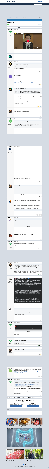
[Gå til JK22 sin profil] (8, 24)
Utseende (18, 466)
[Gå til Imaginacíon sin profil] (10, 111)
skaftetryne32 (17, 88)
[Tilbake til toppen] (24, 462)
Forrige (9, 27)
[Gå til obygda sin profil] (10, 76)
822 (25, 27)
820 (22, 27)
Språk (15, 466)
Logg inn (36, 1)
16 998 (10, 67)
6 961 (9, 124)
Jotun (10, 233)
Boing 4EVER (10, 29)
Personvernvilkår (22, 466)
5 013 (9, 268)
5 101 (9, 35)
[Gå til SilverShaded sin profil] (10, 219)
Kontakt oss (26, 466)
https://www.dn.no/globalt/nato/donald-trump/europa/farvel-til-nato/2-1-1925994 (23, 82)
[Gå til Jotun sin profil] (10, 235)
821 (23, 27)
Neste (29, 27)
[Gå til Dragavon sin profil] (10, 279)
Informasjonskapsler (31, 466)
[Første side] (7, 27)
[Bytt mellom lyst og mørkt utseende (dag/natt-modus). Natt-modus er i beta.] (34, 466)
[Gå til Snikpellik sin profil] (10, 149)
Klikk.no (27, 467)
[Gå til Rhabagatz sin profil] (10, 370)
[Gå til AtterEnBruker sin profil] (10, 89)
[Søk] (41, 4)
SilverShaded (10, 217)
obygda (10, 74)
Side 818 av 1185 (34, 27)
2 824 (10, 223)
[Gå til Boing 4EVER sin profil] (10, 32)
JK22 (10, 24)
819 (20, 27)
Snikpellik (10, 146)
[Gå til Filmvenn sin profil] (10, 64)
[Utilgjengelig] (28, 290)
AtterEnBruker (17, 120)
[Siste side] (30, 27)
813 (11, 27)
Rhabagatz (10, 368)
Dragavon (10, 276)
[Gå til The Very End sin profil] (10, 309)
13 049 (9, 282)
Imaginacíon (10, 184)
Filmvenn (10, 61)
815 (14, 27)
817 (17, 27)
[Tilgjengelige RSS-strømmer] (41, 416)
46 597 (10, 152)
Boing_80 (16, 308)
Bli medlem (40, 1)
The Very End (10, 307)
